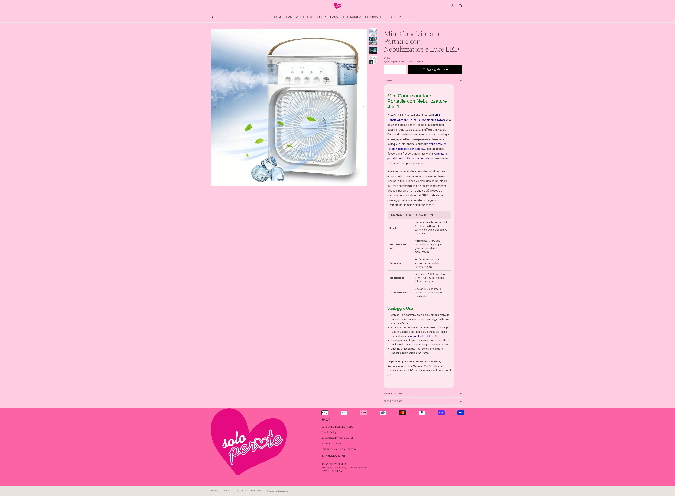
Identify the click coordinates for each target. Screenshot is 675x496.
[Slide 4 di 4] (373, 60)
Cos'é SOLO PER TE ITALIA (337, 427)
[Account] (452, 6)
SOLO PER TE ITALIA (230, 491)
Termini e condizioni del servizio (339, 449)
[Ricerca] (212, 17)
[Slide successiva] (363, 107)
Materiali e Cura (393, 393)
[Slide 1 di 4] (373, 32)
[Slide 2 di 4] (373, 41)
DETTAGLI (389, 80)
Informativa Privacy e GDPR (337, 438)
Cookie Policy (328, 432)
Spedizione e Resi (393, 401)
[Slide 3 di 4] (373, 50)
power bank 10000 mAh (424, 336)
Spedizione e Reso (331, 444)
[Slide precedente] (215, 107)
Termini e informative (277, 491)
